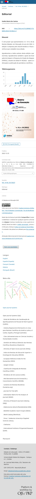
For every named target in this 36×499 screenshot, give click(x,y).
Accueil (4, 6)
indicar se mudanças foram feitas (24, 227)
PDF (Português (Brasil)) (12, 144)
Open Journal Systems (10, 308)
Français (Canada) (8, 264)
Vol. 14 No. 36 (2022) (21, 6)
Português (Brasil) (8, 270)
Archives (10, 6)
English (5, 258)
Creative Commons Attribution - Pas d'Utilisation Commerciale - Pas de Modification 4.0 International (18, 210)
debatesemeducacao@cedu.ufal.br (19, 471)
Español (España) (8, 261)
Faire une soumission (10, 247)
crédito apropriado (23, 224)
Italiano (5, 267)
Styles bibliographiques (10, 173)
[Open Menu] (2, 2)
